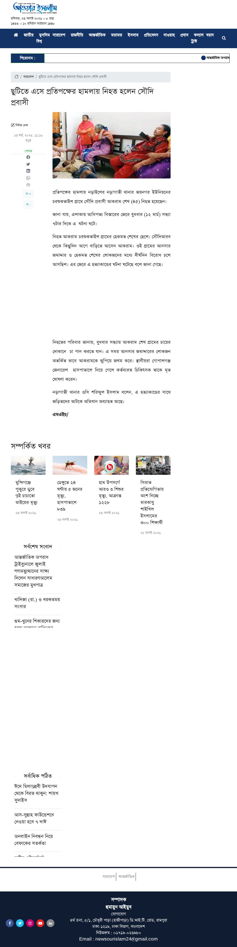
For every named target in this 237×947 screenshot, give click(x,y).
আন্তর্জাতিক (97, 35)
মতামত (116, 35)
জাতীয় (29, 35)
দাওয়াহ (169, 35)
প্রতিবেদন (151, 35)
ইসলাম (133, 35)
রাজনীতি (77, 35)
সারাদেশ (59, 35)
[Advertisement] (112, 305)
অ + (28, 194)
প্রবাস (184, 35)
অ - (28, 204)
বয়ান (210, 35)
